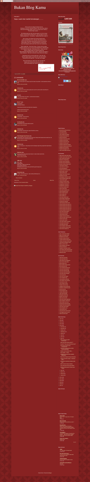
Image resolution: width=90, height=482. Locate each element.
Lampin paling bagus (63, 292)
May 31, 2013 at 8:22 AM (22, 118)
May (61, 338)
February (62, 373)
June (62, 336)
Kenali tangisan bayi (63, 290)
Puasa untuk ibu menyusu (64, 199)
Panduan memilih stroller (64, 181)
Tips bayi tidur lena (63, 309)
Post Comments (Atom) (23, 182)
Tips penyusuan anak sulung (64, 310)
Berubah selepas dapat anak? (65, 164)
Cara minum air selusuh (64, 166)
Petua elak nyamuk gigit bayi (64, 299)
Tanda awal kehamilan (63, 212)
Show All (74, 442)
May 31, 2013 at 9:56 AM (22, 125)
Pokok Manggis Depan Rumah (23, 135)
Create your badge (61, 79)
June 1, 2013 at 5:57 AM (21, 175)
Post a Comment (19, 177)
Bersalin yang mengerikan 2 (64, 162)
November (63, 328)
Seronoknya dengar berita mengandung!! (65, 346)
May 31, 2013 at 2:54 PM (22, 168)
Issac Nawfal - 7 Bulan (64, 352)
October (62, 330)
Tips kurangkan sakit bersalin (65, 225)
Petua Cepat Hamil (63, 188)
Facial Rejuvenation (63, 133)
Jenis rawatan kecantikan (64, 134)
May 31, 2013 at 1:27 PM (22, 148)
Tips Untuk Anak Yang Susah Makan (67, 365)
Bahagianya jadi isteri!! (63, 236)
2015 (61, 322)
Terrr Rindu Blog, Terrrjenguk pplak (66, 450)
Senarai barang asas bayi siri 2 (65, 205)
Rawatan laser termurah (64, 147)
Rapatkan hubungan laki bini (64, 248)
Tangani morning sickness (64, 215)
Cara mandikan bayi (63, 277)
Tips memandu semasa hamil (65, 227)
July (61, 335)
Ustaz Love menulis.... (64, 438)
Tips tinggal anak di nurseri (64, 312)
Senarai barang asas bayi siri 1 (65, 204)
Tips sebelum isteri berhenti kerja (65, 249)
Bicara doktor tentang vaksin (64, 264)
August (62, 333)
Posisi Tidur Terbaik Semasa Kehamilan (68, 356)
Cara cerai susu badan (63, 276)
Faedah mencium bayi (63, 284)
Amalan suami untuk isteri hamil (65, 156)
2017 (61, 318)
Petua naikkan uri (62, 195)
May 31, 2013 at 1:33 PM (22, 156)
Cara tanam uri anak (63, 282)
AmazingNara (62, 432)
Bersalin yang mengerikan (64, 161)
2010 (61, 380)
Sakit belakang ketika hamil (64, 202)
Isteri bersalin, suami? (63, 171)
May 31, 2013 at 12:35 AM (22, 111)
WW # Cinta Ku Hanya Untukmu (66, 363)
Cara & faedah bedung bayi (64, 267)
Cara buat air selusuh (63, 165)
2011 (61, 378)
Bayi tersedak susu (63, 263)
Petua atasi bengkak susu (64, 189)
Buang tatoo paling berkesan (64, 130)
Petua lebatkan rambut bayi (64, 300)
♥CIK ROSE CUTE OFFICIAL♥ (65, 462)
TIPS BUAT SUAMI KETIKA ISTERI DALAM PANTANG (67, 349)
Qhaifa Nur (19, 152)
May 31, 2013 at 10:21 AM (22, 132)
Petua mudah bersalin (63, 192)
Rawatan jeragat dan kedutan (65, 144)
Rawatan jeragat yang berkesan (65, 146)
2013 (61, 325)
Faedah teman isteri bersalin (64, 169)
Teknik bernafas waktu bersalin (65, 217)
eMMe (18, 160)
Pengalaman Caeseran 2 (64, 185)
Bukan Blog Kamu (30, 7)
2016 (61, 320)
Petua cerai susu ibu (63, 297)
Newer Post (16, 180)
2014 (61, 323)
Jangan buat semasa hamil (64, 174)
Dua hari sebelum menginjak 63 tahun (66, 459)
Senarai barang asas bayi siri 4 (65, 208)
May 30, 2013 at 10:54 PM (22, 84)
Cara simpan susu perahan (64, 280)
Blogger (50, 472)
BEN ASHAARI (63, 420)
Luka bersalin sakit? (63, 179)
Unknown (19, 88)
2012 (61, 377)
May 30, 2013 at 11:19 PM (22, 98)
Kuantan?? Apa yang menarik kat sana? (68, 344)
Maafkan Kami (62, 439)
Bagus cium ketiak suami (64, 235)
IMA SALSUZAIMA (21, 79)
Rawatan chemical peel (63, 143)
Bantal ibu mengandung (64, 159)
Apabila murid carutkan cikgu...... (66, 351)
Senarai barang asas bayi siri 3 (65, 207)
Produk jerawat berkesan (64, 135)
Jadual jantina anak (63, 172)
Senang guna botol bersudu (64, 303)
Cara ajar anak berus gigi (64, 270)
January (62, 375)
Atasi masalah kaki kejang (64, 158)
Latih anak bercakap (63, 293)
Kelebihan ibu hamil (63, 175)
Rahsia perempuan (63, 246)
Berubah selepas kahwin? (64, 238)
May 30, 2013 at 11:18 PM (22, 91)
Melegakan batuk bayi (63, 294)
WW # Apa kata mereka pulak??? (66, 342)
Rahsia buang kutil (63, 137)
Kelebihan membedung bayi (64, 287)
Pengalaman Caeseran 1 (64, 184)
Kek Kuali (61, 463)
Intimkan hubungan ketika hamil (65, 241)
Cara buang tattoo (62, 131)
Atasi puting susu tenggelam (64, 260)
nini (18, 95)
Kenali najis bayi (62, 289)
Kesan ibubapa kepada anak (64, 178)
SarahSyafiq (19, 122)
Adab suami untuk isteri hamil (65, 155)
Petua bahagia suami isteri (64, 245)
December (63, 326)
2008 (61, 383)
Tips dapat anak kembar (64, 222)
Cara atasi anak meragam (64, 273)
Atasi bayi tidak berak (63, 259)
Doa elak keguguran (63, 168)
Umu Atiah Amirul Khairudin (62, 76)
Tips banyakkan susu (63, 307)
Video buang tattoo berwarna (65, 150)
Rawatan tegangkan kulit (64, 148)
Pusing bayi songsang (63, 201)
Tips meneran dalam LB (64, 228)
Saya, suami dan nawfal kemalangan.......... (65, 340)
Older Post (52, 180)
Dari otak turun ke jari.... (64, 453)
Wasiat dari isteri (62, 252)
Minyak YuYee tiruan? (63, 296)
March (62, 371)
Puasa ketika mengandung (64, 198)
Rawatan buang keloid (63, 140)
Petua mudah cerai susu (64, 302)
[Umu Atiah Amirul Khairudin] (58, 77)
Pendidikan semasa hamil (64, 182)
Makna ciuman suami (63, 243)
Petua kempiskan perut (63, 191)
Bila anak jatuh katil (63, 266)
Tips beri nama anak (63, 218)
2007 (61, 385)
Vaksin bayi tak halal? (63, 313)
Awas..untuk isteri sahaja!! (64, 233)
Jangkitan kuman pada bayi (64, 286)
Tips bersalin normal (63, 220)
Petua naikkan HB (62, 194)
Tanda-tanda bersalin (63, 214)
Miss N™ (19, 102)
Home (34, 180)
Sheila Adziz (19, 172)
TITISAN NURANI (63, 458)
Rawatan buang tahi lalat (64, 141)
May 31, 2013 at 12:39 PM (22, 140)
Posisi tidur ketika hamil (63, 197)
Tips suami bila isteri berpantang (65, 251)
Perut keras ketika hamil (64, 187)
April (62, 370)
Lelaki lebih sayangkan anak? (65, 242)
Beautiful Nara (63, 425)
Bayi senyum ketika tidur (64, 261)
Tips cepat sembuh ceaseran (64, 221)
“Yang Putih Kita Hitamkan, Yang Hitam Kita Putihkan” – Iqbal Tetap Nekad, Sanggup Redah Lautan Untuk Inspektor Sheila (67, 434)
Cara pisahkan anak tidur (64, 279)
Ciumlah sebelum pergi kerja (64, 239)
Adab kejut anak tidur (63, 257)
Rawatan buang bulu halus (64, 138)
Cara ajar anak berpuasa (64, 269)
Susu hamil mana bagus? (64, 211)
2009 (61, 382)
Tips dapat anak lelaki (63, 224)
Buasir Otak (62, 415)
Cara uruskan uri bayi (63, 283)
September (63, 331)
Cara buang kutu (62, 274)
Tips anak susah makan (63, 306)
